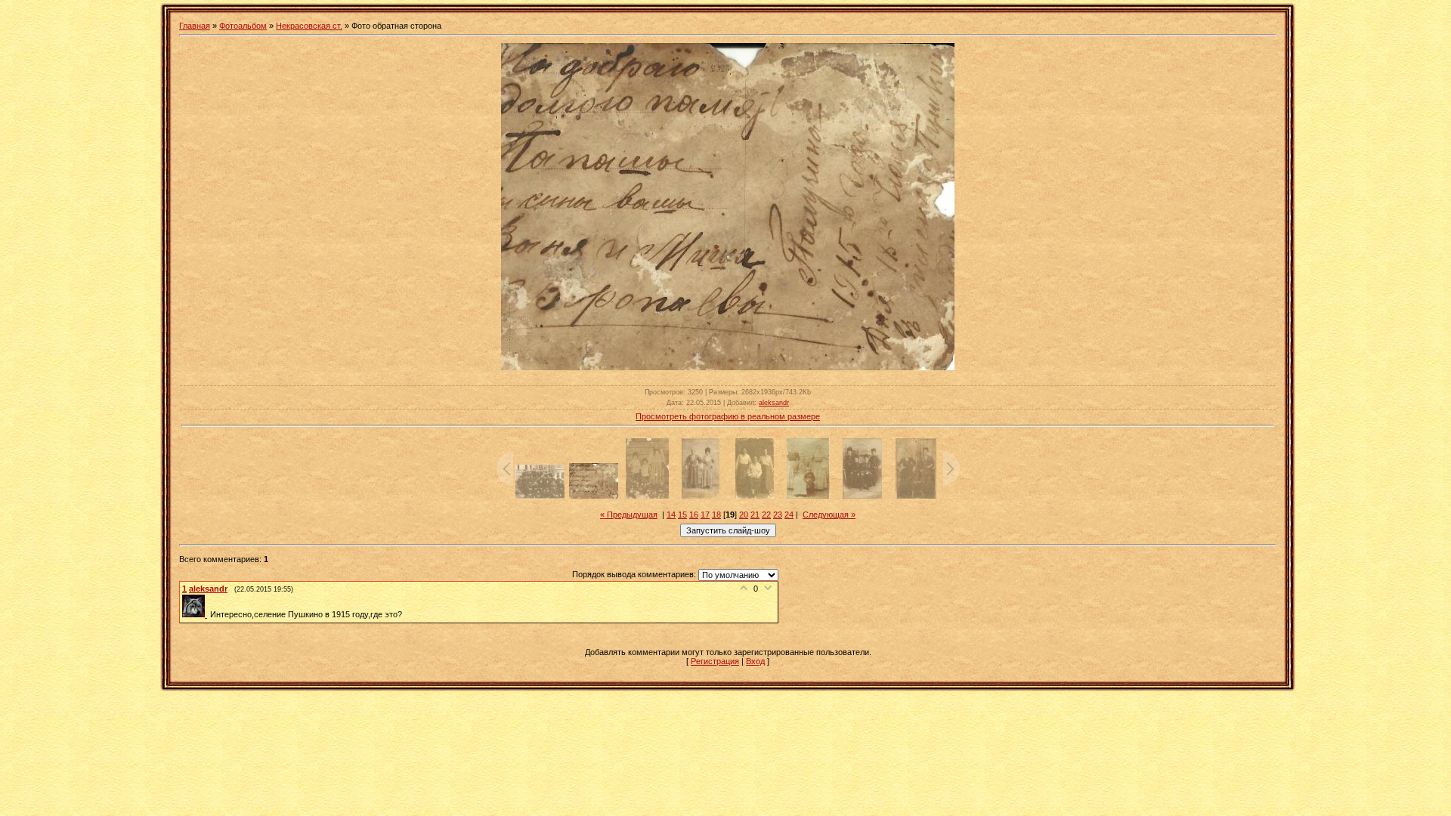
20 (743, 514)
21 (755, 514)
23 (777, 514)
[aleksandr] (196, 614)
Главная (194, 25)
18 (716, 514)
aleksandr (774, 402)
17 (705, 514)
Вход (755, 661)
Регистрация (715, 661)
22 (766, 514)
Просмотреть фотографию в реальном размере (728, 416)
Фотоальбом (243, 25)
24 (789, 514)
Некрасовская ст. (309, 25)
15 (682, 514)
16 (693, 514)
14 (671, 514)
